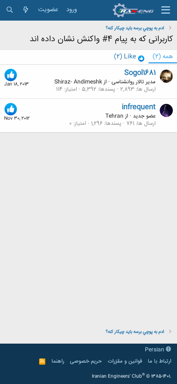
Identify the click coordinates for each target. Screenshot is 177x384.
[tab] (129, 57)
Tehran (114, 116)
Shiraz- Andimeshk (78, 82)
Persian (155, 349)
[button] (165, 10)
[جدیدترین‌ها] (26, 10)
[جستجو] (10, 10)
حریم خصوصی (86, 361)
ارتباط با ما (159, 361)
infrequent (139, 107)
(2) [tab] (163, 57)
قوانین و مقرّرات (125, 361)
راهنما (57, 361)
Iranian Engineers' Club (131, 376)
